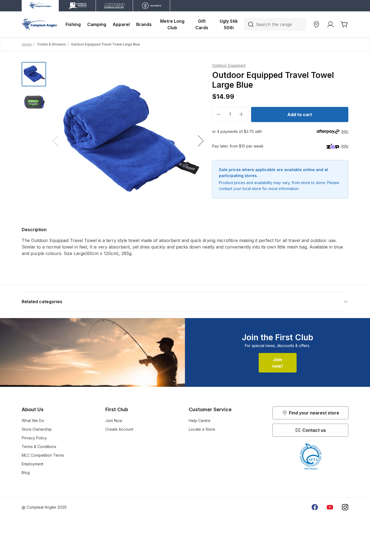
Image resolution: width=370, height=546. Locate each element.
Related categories (42, 301)
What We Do (33, 420)
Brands (144, 24)
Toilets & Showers (51, 44)
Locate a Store (202, 429)
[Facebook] (314, 507)
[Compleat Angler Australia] (39, 24)
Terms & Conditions (39, 446)
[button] (201, 141)
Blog (26, 472)
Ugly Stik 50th (229, 24)
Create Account (119, 429)
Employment (32, 464)
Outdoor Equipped (228, 65)
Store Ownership (37, 429)
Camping (96, 24)
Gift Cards (201, 24)
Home (27, 44)
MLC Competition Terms (43, 455)
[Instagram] (345, 507)
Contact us (314, 430)
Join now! (277, 363)
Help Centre (199, 420)
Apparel (121, 24)
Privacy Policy (34, 438)
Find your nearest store (314, 413)
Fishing (73, 24)
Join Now (113, 420)
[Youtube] (330, 507)
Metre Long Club (173, 24)
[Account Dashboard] (330, 24)
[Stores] (316, 24)
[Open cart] (344, 24)
